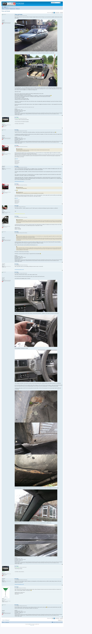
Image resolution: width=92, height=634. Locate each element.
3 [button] (56, 12)
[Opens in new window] (16, 158)
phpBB (29, 624)
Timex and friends (5, 11)
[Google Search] (59, 2)
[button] (52, 12)
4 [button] (57, 12)
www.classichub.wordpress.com (19, 181)
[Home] (9, 4)
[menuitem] (3, 7)
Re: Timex (16, 117)
